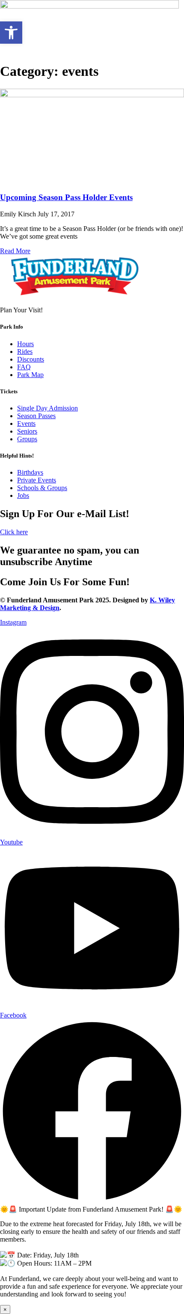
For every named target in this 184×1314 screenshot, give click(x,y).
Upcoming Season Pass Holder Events (66, 197)
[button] (11, 32)
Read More (15, 250)
